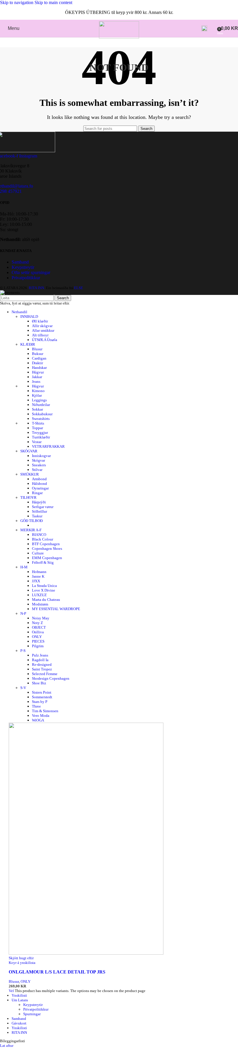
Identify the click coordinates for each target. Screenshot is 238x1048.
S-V (23, 688)
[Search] (204, 28)
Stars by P (39, 701)
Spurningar (32, 1014)
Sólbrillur (39, 511)
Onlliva (38, 632)
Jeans (36, 381)
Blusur (37, 349)
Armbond (39, 479)
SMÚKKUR (29, 474)
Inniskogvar (41, 456)
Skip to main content (53, 2)
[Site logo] (119, 37)
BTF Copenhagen (46, 544)
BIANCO (39, 534)
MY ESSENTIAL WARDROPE (56, 609)
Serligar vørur (42, 507)
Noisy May (40, 618)
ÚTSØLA (44, 340)
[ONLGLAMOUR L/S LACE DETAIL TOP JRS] (86, 953)
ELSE (78, 288)
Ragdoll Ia (40, 660)
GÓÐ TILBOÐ (31, 520)
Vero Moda (40, 715)
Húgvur (38, 372)
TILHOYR (28, 497)
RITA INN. (37, 288)
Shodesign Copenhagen (50, 678)
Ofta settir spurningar (31, 272)
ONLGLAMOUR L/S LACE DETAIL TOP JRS (57, 971)
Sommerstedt (42, 697)
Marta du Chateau (46, 599)
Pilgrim (38, 646)
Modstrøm (40, 604)
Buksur (37, 353)
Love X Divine (43, 590)
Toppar (37, 428)
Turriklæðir (41, 437)
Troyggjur (40, 432)
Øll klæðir (40, 321)
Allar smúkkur (43, 330)
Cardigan (39, 358)
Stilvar (37, 469)
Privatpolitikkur (26, 277)
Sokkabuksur (42, 414)
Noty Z (37, 623)
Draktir (37, 363)
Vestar (37, 442)
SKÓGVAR (28, 451)
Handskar (39, 367)
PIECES (38, 641)
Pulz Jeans (40, 655)
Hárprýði (39, 502)
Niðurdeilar (41, 404)
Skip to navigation (17, 2)
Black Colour (42, 539)
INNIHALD (29, 316)
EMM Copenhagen (47, 558)
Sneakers (39, 465)
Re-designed (42, 664)
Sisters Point (41, 692)
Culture (38, 553)
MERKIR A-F (31, 530)
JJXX (36, 581)
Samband (20, 262)
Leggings (39, 400)
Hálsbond (39, 483)
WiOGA (38, 720)
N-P (23, 613)
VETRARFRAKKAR (48, 446)
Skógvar (38, 460)
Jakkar (37, 377)
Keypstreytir (23, 267)
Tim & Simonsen (45, 711)
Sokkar (37, 409)
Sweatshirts (41, 418)
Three (36, 706)
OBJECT (39, 627)
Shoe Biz (39, 683)
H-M (24, 567)
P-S (23, 650)
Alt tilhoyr (40, 335)
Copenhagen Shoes (47, 548)
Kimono (38, 391)
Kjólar (37, 395)
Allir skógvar (42, 326)
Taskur (37, 516)
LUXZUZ (39, 595)
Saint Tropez (42, 669)
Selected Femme (44, 674)
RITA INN (19, 1032)
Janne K (38, 576)
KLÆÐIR (27, 344)
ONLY (37, 636)
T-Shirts (38, 423)
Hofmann (39, 572)
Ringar (37, 493)
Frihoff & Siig (43, 562)
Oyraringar (40, 488)
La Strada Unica (44, 585)
